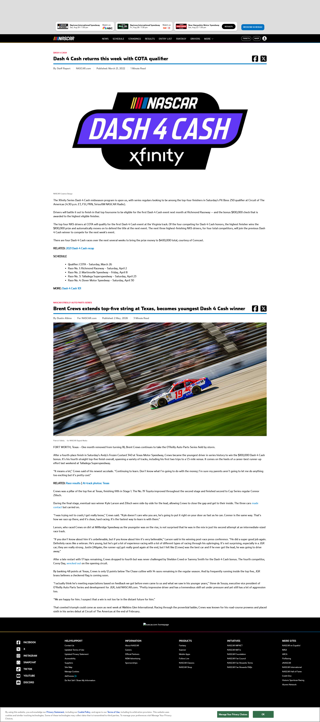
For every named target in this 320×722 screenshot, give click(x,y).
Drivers (195, 39)
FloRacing (286, 658)
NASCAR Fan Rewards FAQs (239, 667)
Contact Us (69, 645)
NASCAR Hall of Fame (292, 671)
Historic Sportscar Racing (293, 680)
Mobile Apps (184, 654)
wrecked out (74, 563)
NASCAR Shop (185, 667)
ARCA (284, 654)
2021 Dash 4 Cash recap (80, 248)
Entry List (165, 39)
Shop (256, 38)
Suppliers (69, 663)
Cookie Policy (84, 712)
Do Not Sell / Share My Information (80, 680)
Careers (128, 650)
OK (263, 714)
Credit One (287, 676)
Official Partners (132, 654)
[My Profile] (265, 38)
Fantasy (181, 39)
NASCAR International (292, 667)
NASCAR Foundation (236, 654)
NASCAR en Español (291, 645)
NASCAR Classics (186, 663)
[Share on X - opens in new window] (263, 60)
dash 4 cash (60, 53)
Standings (134, 39)
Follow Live (184, 658)
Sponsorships (131, 663)
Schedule (118, 39)
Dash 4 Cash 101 (71, 288)
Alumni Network (289, 684)
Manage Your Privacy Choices (233, 714)
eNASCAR (286, 663)
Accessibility (70, 658)
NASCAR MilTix (234, 650)
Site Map (68, 667)
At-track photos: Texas (96, 483)
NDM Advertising (132, 658)
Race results (73, 483)
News (105, 39)
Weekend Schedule (252, 27)
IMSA (284, 650)
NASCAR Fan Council (236, 658)
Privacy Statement (55, 712)
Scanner (182, 650)
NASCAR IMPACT (235, 645)
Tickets (246, 38)
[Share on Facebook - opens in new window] (255, 60)
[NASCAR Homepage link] (160, 621)
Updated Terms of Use (74, 650)
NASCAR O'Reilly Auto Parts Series (72, 302)
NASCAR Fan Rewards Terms (240, 663)
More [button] (207, 38)
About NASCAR (132, 645)
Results (229, 27)
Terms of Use (113, 712)
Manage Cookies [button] (72, 671)
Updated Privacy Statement (76, 654)
